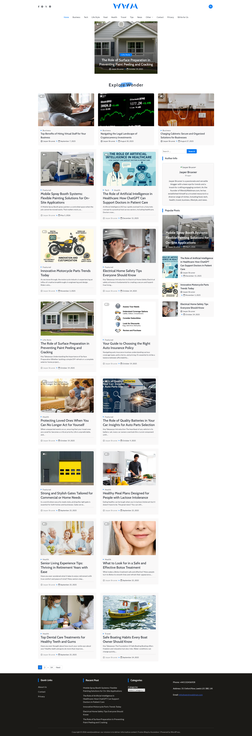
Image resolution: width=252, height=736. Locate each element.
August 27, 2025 (187, 141)
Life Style (96, 17)
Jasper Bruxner (117, 69)
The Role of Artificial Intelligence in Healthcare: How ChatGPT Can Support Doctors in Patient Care (127, 198)
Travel (123, 17)
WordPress (175, 732)
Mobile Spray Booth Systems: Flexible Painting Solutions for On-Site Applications (65, 198)
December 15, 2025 (193, 276)
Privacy (170, 17)
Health (114, 17)
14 (51, 667)
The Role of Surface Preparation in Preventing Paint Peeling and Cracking (65, 347)
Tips (132, 17)
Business (76, 17)
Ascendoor (154, 732)
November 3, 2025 (193, 295)
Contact (160, 17)
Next (58, 667)
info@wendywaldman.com (191, 694)
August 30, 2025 (127, 141)
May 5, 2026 (190, 247)
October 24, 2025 (192, 314)
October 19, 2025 (136, 69)
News (139, 17)
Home (66, 17)
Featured (47, 190)
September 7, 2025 (68, 141)
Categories (133, 687)
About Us (42, 687)
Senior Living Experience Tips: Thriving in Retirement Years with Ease (64, 567)
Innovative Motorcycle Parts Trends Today (102, 706)
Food (105, 17)
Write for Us (183, 17)
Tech (86, 17)
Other (148, 17)
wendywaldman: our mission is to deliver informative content (112, 732)
